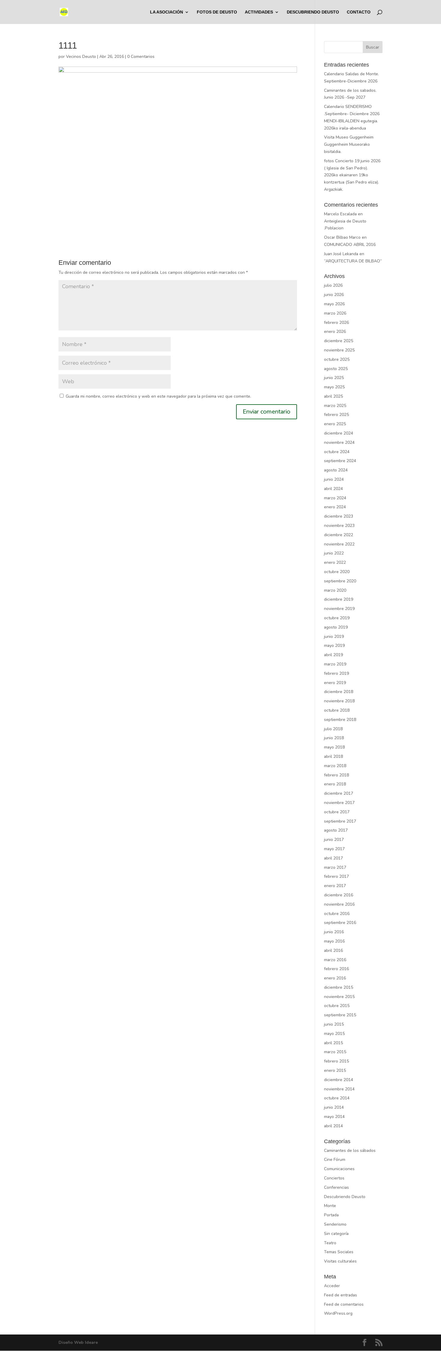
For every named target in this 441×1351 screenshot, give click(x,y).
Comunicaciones (339, 1169)
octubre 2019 (337, 618)
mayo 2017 (334, 849)
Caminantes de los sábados (350, 1150)
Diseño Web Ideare (78, 1342)
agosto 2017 (336, 830)
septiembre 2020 (340, 581)
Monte (330, 1206)
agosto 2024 (336, 470)
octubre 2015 (337, 1006)
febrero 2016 (336, 969)
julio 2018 (333, 729)
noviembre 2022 (339, 544)
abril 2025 (333, 396)
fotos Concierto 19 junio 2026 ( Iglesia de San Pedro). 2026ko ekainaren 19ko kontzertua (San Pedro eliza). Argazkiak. (352, 175)
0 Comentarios (140, 56)
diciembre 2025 (338, 341)
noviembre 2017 (339, 803)
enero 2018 (335, 784)
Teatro (330, 1243)
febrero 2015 (336, 1061)
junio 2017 (334, 839)
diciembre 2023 (338, 516)
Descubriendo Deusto (344, 1197)
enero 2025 (335, 424)
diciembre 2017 (338, 793)
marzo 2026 (335, 313)
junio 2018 (334, 738)
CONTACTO (358, 12)
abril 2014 (333, 1126)
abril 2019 (333, 655)
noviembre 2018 (339, 701)
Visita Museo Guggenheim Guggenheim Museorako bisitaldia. (349, 144)
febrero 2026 (336, 322)
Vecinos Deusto (81, 56)
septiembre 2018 (340, 719)
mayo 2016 (334, 941)
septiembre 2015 (340, 1015)
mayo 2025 (334, 387)
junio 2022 (334, 553)
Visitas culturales (340, 1261)
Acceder (332, 1286)
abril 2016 (333, 950)
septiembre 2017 (340, 821)
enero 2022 (335, 562)
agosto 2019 (336, 627)
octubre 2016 (337, 913)
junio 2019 (334, 636)
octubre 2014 (337, 1098)
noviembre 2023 (339, 525)
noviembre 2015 (339, 997)
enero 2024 (335, 507)
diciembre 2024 (338, 433)
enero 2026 (335, 331)
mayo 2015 (334, 1033)
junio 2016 (334, 932)
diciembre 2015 (338, 987)
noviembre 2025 (339, 350)
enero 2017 (335, 886)
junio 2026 (334, 294)
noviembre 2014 (339, 1089)
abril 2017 (333, 858)
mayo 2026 (334, 304)
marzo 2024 (335, 498)
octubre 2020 (337, 572)
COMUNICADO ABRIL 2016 (350, 244)
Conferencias (336, 1187)
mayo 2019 (334, 645)
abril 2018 (333, 756)
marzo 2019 (335, 664)
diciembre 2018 (338, 692)
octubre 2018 (337, 710)
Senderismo (335, 1224)
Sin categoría (336, 1233)
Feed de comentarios (344, 1304)
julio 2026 (333, 285)
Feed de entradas (340, 1295)
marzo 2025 (335, 405)
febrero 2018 (336, 775)
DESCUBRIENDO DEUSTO (313, 12)
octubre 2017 (337, 812)
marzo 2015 (335, 1052)
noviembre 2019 (339, 608)
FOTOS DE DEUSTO (217, 12)
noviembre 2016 (339, 904)
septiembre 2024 (340, 461)
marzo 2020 (335, 590)
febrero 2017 (336, 876)
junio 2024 (334, 479)
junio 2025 (334, 378)
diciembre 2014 (338, 1080)
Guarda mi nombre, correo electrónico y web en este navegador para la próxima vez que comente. (158, 396)
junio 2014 (334, 1107)
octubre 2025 (337, 359)
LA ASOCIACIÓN (166, 12)
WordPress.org (338, 1313)
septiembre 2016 (340, 922)
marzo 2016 (335, 960)
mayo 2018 (334, 747)
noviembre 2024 (339, 442)
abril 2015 (333, 1043)
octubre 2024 (337, 452)
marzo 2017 (335, 867)
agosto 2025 (336, 369)
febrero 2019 (336, 673)
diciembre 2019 (338, 599)
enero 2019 (335, 683)
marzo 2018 (335, 766)
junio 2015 (334, 1024)
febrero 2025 (336, 414)
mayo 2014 (334, 1116)
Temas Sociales (338, 1252)
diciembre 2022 (338, 535)
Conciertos (334, 1178)
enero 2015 (335, 1070)
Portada (331, 1215)
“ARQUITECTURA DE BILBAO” (353, 261)
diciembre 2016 (338, 895)
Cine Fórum (334, 1159)
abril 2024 (333, 489)
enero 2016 (335, 978)
